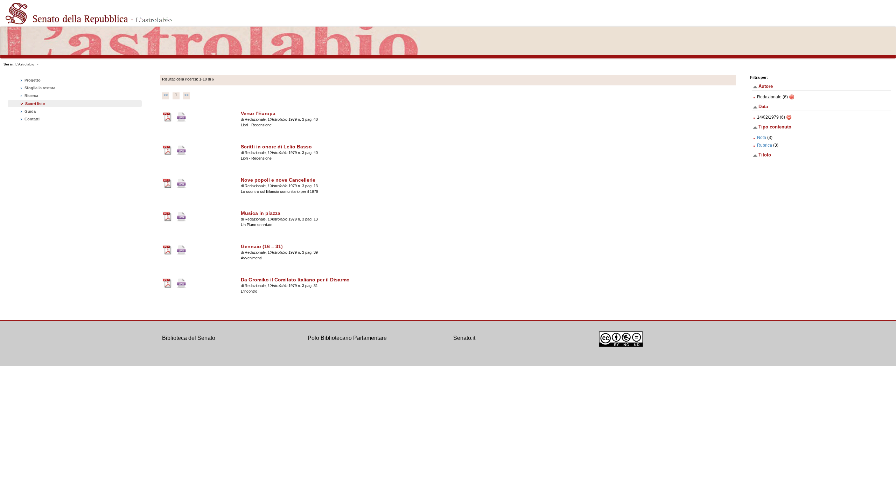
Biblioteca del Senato (188, 338)
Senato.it (464, 338)
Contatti (31, 119)
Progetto (32, 80)
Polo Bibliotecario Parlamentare (347, 338)
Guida (29, 111)
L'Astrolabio (24, 64)
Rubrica (764, 145)
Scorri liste (35, 104)
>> (186, 95)
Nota (761, 137)
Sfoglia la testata (39, 88)
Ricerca (30, 95)
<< (165, 95)
